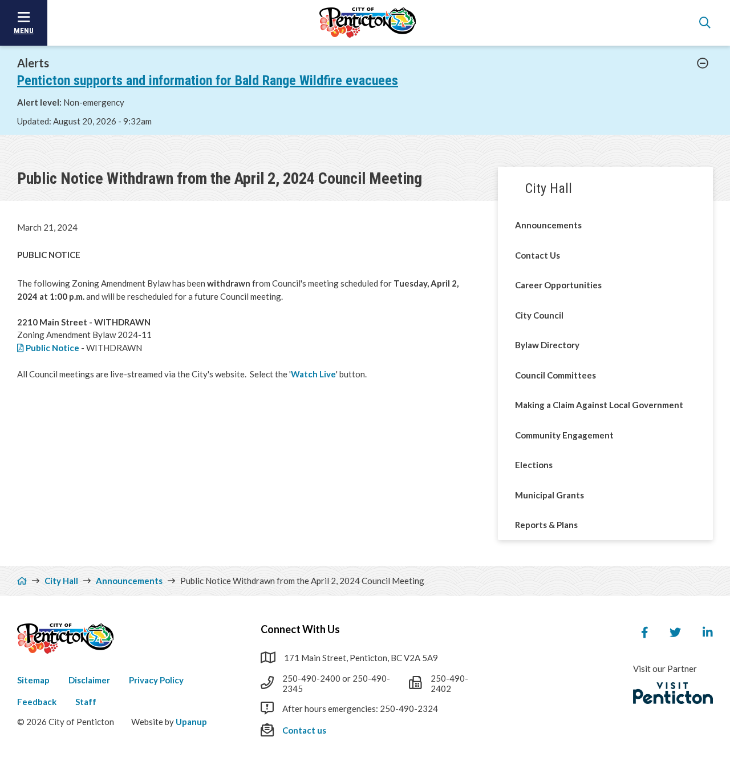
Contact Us (537, 255)
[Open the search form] (704, 23)
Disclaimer (89, 680)
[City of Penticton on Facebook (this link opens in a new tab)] (644, 632)
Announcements (548, 225)
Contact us (304, 730)
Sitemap (33, 680)
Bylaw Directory (547, 345)
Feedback (36, 701)
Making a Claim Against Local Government (599, 405)
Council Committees (555, 375)
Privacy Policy (156, 680)
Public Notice (52, 348)
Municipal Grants (549, 495)
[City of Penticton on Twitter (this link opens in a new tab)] (675, 632)
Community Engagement (564, 435)
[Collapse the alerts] (703, 63)
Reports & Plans (546, 525)
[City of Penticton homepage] (368, 23)
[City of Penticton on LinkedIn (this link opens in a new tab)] (708, 632)
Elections (534, 465)
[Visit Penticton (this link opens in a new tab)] (673, 693)
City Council (539, 315)
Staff (85, 701)
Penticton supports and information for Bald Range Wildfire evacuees (207, 80)
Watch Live (313, 374)
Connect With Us (300, 629)
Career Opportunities (558, 285)
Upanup (191, 721)
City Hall (548, 188)
